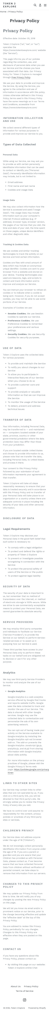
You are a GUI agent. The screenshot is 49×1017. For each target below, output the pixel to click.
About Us (16, 986)
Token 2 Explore (9, 5)
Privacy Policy (31, 986)
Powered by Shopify (37, 1008)
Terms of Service (24, 991)
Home (3, 11)
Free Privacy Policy (20, 77)
